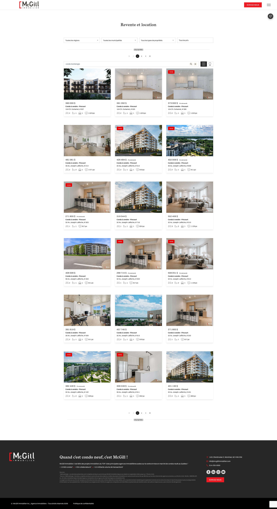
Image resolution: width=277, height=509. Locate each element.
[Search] (191, 64)
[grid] (204, 64)
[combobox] (80, 40)
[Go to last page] (150, 56)
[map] (210, 64)
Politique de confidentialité (83, 503)
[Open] (97, 40)
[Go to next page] (145, 56)
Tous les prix (183, 40)
